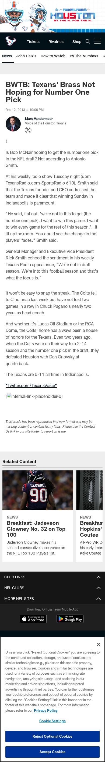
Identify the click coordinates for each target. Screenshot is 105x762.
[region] (52, 699)
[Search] (88, 41)
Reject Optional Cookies (53, 736)
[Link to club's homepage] (10, 39)
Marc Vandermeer (39, 118)
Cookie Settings (52, 721)
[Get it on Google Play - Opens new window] (70, 621)
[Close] (98, 644)
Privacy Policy (46, 710)
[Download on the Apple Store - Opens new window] (33, 619)
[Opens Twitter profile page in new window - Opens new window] (28, 130)
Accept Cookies (53, 752)
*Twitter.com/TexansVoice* (31, 385)
